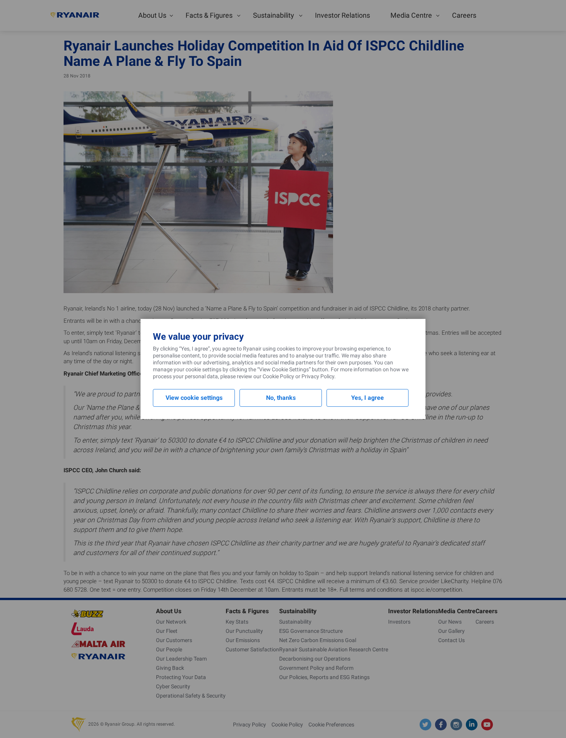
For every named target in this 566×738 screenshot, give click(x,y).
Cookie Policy (278, 376)
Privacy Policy (317, 376)
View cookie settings (194, 397)
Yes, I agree (367, 397)
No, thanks (281, 397)
